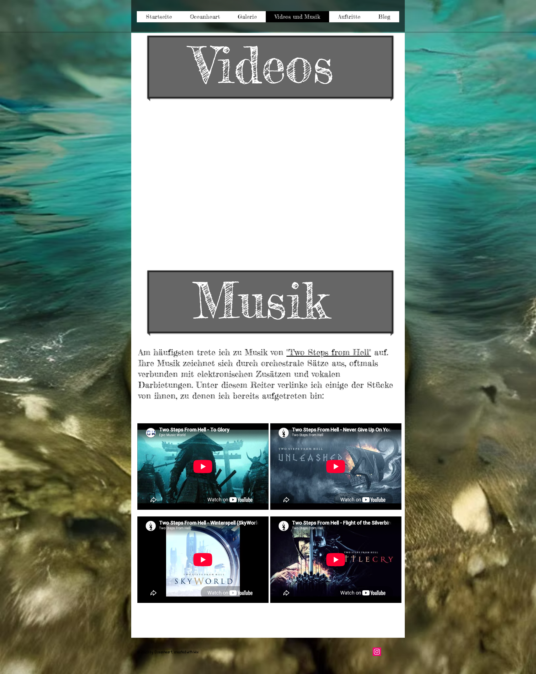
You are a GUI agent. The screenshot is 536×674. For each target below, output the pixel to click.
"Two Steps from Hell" (328, 352)
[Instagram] (377, 652)
